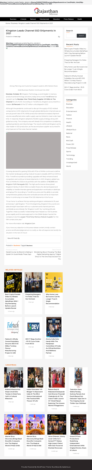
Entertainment (44, 19)
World (68, 166)
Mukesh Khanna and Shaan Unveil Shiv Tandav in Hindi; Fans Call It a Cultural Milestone (13, 394)
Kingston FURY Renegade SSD (17, 184)
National (33, 19)
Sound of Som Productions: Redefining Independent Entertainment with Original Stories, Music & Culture (78, 443)
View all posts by (13, 238)
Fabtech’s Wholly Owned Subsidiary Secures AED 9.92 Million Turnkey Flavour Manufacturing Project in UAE (12, 346)
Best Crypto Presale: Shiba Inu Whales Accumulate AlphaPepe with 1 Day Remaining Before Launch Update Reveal (12, 301)
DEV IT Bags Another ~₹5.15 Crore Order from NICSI (33, 341)
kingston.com (30, 223)
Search (69, 31)
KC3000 (51, 182)
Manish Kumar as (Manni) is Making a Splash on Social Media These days (19, 252)
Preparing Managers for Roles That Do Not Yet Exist (33, 297)
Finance (69, 119)
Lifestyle (23, 19)
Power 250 (70, 144)
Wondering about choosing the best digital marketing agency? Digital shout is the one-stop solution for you (47, 254)
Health (80, 19)
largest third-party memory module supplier (36, 217)
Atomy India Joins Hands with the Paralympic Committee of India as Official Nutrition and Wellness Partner (53, 346)
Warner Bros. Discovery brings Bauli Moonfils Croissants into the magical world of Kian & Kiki (13, 441)
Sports (68, 151)
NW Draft (69, 141)
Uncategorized (71, 162)
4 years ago (16, 36)
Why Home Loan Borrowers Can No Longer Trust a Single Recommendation (53, 299)
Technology (70, 155)
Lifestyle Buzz (71, 130)
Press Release (69, 19)
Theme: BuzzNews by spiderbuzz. (58, 467)
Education (56, 19)
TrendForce (49, 97)
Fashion (69, 115)
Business (13, 19)
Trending (69, 159)
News (68, 137)
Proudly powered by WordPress (33, 467)
